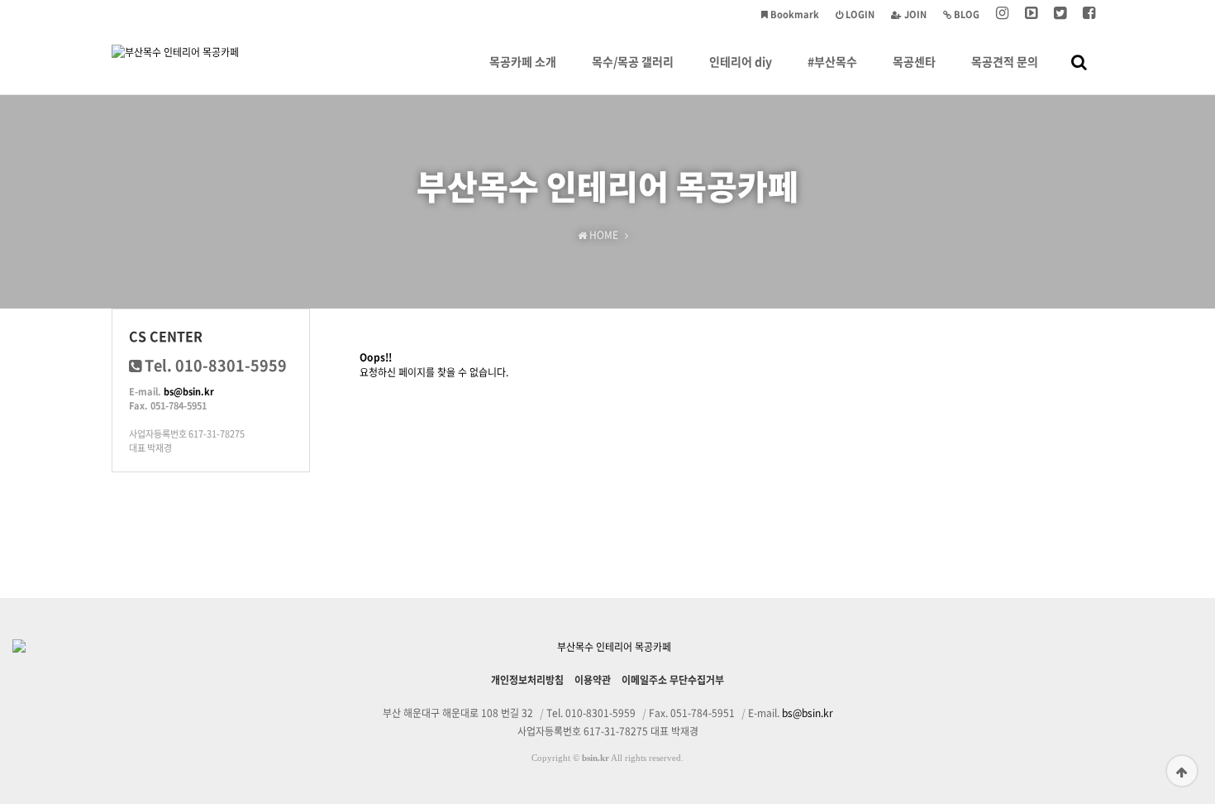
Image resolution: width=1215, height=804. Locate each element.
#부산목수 (832, 61)
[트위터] (1060, 14)
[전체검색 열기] (1079, 61)
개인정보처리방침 (527, 679)
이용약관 (592, 679)
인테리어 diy (740, 61)
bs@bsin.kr (189, 392)
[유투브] (1031, 14)
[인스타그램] (1002, 14)
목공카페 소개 (522, 61)
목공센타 (914, 61)
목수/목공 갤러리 (633, 61)
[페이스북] (1088, 14)
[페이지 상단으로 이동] (1181, 770)
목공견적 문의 (1004, 61)
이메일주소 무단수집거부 (673, 679)
